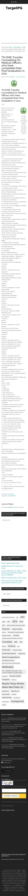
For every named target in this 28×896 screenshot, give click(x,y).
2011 (8, 622)
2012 (14, 621)
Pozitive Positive (15, 676)
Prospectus (5, 679)
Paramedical (4, 676)
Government (6, 650)
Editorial (4, 646)
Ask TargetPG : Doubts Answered (16, 632)
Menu (15, 2)
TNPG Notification (17, 697)
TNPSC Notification (5, 701)
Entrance (11, 646)
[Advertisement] (14, 27)
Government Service (9, 653)
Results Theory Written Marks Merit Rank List (13, 685)
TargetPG (14, 8)
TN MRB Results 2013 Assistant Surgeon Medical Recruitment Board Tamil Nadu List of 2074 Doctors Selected (14, 719)
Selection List (15, 691)
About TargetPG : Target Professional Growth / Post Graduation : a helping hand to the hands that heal (13, 733)
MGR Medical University (8, 660)
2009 (22, 617)
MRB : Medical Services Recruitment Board (11, 663)
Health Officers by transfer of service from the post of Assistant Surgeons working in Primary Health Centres (13, 726)
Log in (23, 890)
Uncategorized (17, 701)
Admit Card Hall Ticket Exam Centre (16, 625)
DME (14, 495)
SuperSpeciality (6, 697)
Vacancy (4, 704)
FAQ (18, 646)
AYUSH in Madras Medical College (10, 563)
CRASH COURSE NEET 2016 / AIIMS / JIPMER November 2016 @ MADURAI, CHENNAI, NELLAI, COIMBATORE (13, 573)
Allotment (6, 629)
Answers (4, 632)
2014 (3, 625)
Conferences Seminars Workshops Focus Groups (12, 638)
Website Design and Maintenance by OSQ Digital (12, 859)
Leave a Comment (20, 76)
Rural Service (5, 691)
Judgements (21, 653)
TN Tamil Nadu (10, 494)
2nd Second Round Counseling (8, 617)
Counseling (10, 495)
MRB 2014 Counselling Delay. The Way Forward (13, 578)
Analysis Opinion (17, 629)
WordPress (18, 890)
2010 (3, 622)
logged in (10, 507)
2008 (17, 617)
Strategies (14, 694)
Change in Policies (6, 635)
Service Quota (5, 694)
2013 (21, 622)
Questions (14, 679)
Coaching (16, 635)
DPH (21, 642)
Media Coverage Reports (11, 657)
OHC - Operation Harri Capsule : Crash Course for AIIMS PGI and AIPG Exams (12, 671)
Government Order (17, 650)
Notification (7, 667)
